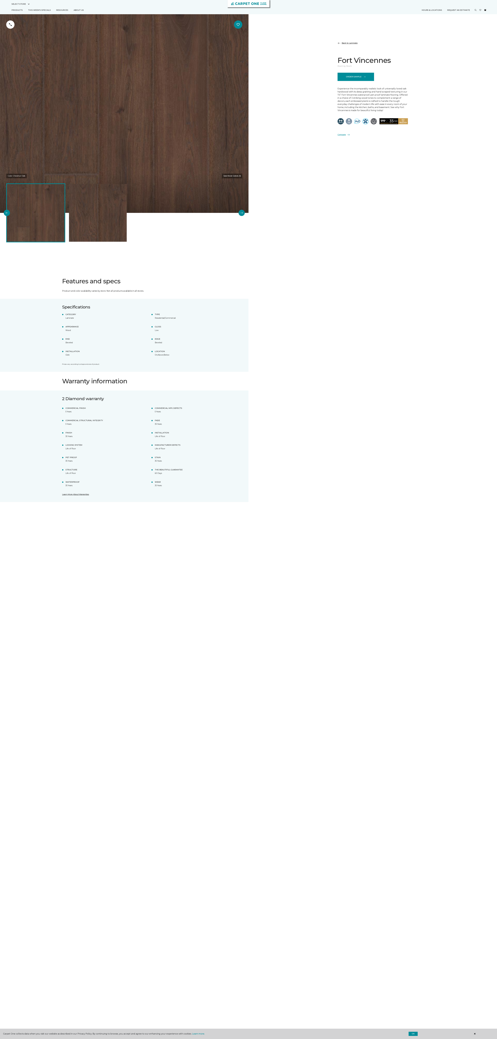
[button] (475, 10)
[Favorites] (480, 10)
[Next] (242, 213)
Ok (413, 1034)
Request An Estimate (458, 10)
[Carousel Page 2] (97, 212)
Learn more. (198, 1034)
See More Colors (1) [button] (232, 176)
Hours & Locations (432, 10)
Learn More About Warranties (75, 494)
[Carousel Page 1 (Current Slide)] (35, 212)
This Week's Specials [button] (39, 10)
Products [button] (17, 10)
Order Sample (353, 77)
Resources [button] (62, 10)
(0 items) (485, 10)
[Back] (7, 213)
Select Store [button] (19, 4)
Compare (342, 134)
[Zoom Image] (10, 24)
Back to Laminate (350, 43)
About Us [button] (79, 10)
